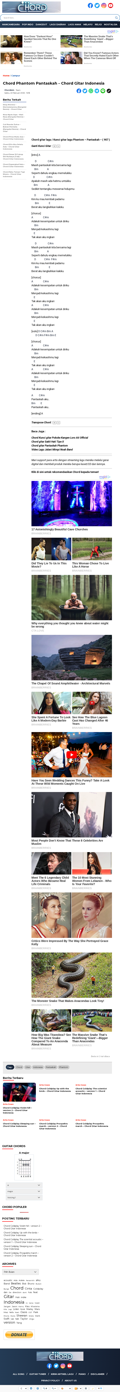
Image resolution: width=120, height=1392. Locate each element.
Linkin (16, 1309)
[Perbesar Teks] (45, 1388)
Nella (11, 1312)
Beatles (16, 1283)
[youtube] (111, 7)
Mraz (6, 1312)
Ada (15, 1280)
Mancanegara (11, 24)
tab (12, 1319)
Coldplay (38, 1288)
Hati (17, 1297)
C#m (51, 161)
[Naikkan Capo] (31, 1388)
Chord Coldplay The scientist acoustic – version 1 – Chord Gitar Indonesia (23, 1240)
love (22, 1309)
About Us (71, 1380)
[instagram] (104, 7)
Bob (24, 1283)
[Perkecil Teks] (54, 1388)
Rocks (13, 1316)
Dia (10, 1292)
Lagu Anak (74, 24)
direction (17, 1292)
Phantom (63, 1067)
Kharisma (35, 1306)
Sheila (31, 1316)
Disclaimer (97, 1374)
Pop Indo (27, 24)
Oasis (23, 1312)
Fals (30, 1292)
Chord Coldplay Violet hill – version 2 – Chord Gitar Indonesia (23, 1227)
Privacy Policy (50, 1380)
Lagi (10, 1309)
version (9, 1322)
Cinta (28, 1288)
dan (5, 1292)
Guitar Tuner (37, 1374)
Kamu (21, 1307)
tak (17, 1318)
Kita (5, 1309)
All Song (18, 1374)
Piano (82, 1374)
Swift (7, 1318)
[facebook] (91, 7)
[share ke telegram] (98, 92)
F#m (54, 195)
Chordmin (9, 90)
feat (35, 1292)
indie (23, 1297)
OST (30, 1312)
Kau (27, 1306)
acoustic (8, 1280)
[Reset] (86, 1388)
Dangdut (41, 24)
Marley (29, 1309)
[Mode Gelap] (92, 1388)
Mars (37, 1309)
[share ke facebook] (80, 92)
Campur (15, 75)
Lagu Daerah (58, 24)
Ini (27, 1303)
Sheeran (22, 1315)
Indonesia (38, 1067)
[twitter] (98, 7)
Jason (14, 1306)
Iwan (37, 1303)
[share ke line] (104, 92)
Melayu (87, 24)
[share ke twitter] (86, 92)
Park (35, 1312)
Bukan (38, 1284)
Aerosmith (30, 1280)
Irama (31, 1303)
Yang (19, 1322)
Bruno (31, 1283)
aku (38, 1280)
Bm (36, 169)
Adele (22, 1280)
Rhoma (6, 1316)
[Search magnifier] (116, 18)
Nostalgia (110, 24)
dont (25, 1292)
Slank (37, 1316)
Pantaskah (51, 1067)
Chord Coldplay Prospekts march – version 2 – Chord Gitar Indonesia (21, 1254)
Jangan (7, 1306)
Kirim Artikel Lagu (62, 1374)
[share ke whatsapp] (92, 92)
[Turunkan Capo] (37, 1388)
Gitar (27, 1067)
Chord (19, 1067)
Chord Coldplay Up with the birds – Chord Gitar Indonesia (21, 1234)
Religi (98, 24)
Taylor (24, 1318)
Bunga (6, 1289)
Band (7, 1283)
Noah (17, 1312)
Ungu (31, 1319)
